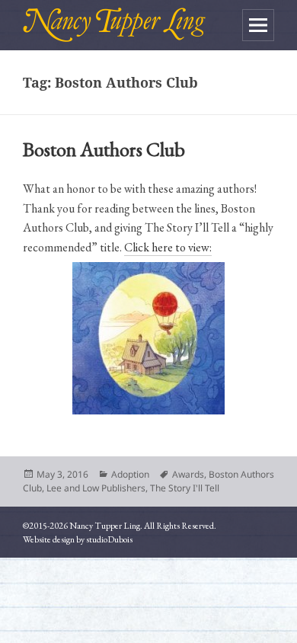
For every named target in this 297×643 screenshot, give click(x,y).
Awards (188, 474)
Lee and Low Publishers (95, 487)
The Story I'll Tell (184, 487)
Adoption (130, 474)
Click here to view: (168, 247)
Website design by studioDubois (78, 539)
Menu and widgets (258, 25)
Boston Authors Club (104, 149)
